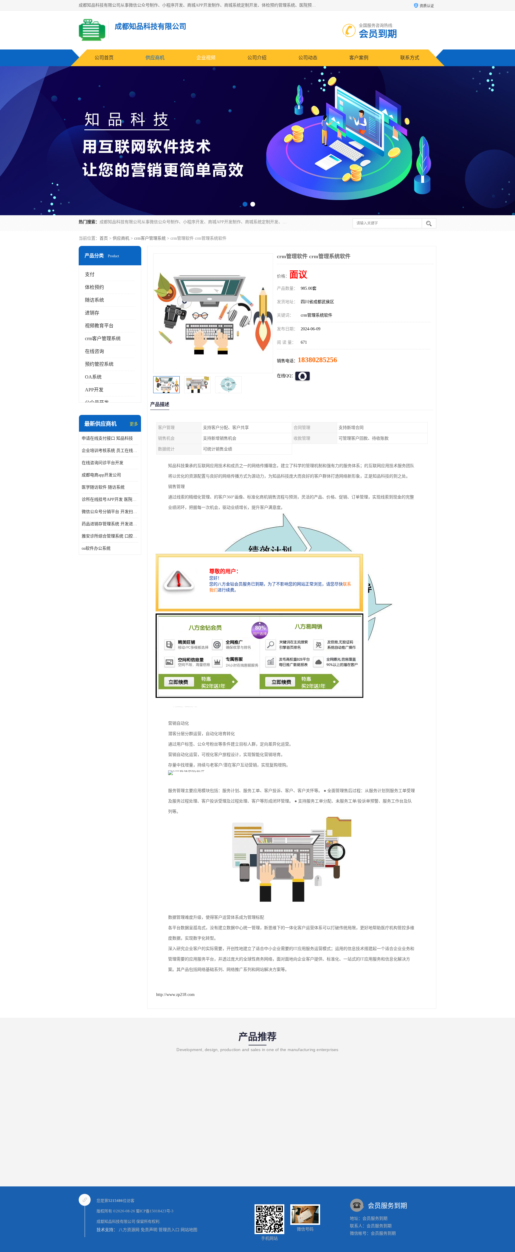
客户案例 (358, 57)
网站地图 (189, 1230)
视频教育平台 (99, 325)
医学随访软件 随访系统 (103, 487)
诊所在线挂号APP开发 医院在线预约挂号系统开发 (110, 499)
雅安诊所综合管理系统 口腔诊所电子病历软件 (110, 536)
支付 (89, 274)
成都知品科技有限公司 (116, 1221)
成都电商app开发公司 (101, 475)
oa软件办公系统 (96, 548)
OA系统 (93, 376)
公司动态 (307, 57)
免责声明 (149, 1230)
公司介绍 (256, 57)
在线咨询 (94, 351)
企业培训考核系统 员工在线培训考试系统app (110, 450)
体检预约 (94, 287)
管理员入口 (169, 1230)
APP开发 (94, 389)
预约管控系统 (99, 364)
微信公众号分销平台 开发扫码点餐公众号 (110, 511)
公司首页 (104, 57)
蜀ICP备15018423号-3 (154, 1211)
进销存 (92, 312)
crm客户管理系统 (150, 238)
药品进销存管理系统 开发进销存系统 (110, 524)
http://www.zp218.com (175, 994)
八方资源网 (129, 1230)
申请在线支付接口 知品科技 (107, 438)
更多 (134, 424)
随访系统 (94, 300)
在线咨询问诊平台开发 (102, 463)
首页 (104, 238)
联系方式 (409, 57)
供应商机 (155, 57)
